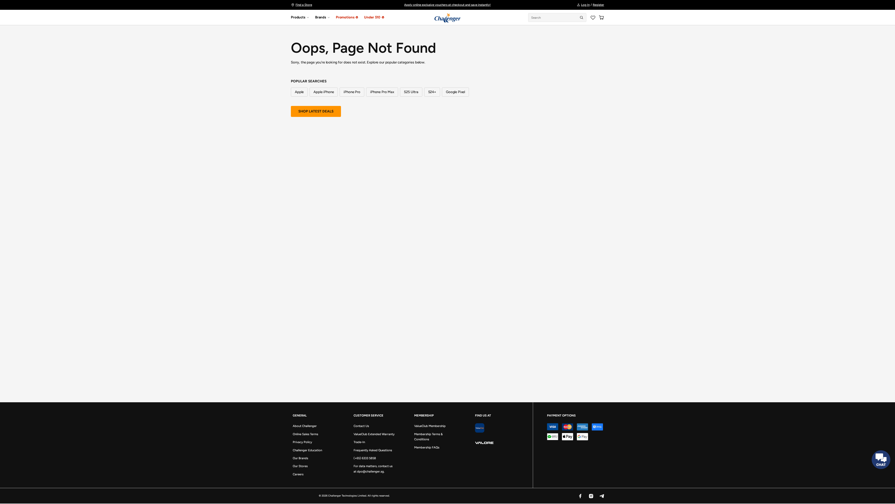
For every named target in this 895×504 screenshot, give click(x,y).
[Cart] (601, 17)
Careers (298, 474)
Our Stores (300, 466)
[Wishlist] (593, 17)
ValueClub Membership (430, 426)
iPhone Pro (352, 92)
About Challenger (305, 426)
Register (598, 5)
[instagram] (590, 495)
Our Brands (300, 458)
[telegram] (601, 495)
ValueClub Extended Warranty (374, 434)
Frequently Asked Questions (373, 450)
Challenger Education (307, 450)
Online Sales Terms (305, 434)
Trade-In (359, 442)
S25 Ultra (411, 92)
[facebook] (580, 495)
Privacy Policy (302, 442)
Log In (585, 5)
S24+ (432, 92)
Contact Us (361, 426)
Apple (299, 92)
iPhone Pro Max (382, 92)
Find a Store (304, 5)
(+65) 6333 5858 (365, 458)
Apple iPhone (323, 92)
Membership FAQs (426, 447)
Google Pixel (455, 92)
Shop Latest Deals (316, 111)
